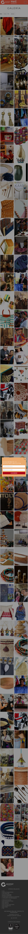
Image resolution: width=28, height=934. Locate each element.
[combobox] (14, 470)
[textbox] (14, 470)
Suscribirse (14, 473)
